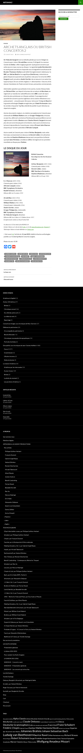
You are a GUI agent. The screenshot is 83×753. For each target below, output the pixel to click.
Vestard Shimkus (10, 462)
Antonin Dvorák (43, 719)
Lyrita (24, 227)
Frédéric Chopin (11, 727)
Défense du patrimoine (10, 327)
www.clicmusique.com (37, 227)
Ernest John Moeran (37, 256)
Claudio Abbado (44, 722)
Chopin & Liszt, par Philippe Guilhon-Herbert (18, 571)
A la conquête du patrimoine (13, 331)
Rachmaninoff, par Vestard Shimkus (15, 553)
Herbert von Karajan (64, 728)
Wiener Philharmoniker (30, 742)
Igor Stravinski (7, 731)
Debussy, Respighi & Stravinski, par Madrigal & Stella (19, 680)
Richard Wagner (7, 738)
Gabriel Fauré (24, 728)
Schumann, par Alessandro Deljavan (15, 578)
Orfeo (50, 735)
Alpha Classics (19, 718)
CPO (56, 722)
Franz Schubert (66, 724)
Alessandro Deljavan (11, 502)
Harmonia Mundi (51, 728)
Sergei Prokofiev (36, 738)
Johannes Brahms (31, 731)
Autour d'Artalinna (9, 302)
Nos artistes (8, 448)
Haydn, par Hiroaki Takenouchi (13, 549)
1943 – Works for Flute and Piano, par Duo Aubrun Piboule (22, 597)
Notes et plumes (9, 360)
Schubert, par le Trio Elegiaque (13, 618)
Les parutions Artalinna (11, 382)
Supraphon (70, 738)
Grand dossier (8, 353)
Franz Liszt (52, 725)
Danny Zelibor (9, 509)
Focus (6, 43)
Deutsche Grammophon (15, 724)
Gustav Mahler (35, 728)
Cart (4, 698)
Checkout (6, 702)
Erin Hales (8, 498)
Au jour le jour (8, 371)
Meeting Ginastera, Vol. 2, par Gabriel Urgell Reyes (20, 604)
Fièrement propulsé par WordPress (12, 750)
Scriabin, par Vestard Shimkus (12, 684)
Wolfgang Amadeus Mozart (53, 741)
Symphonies (6, 742)
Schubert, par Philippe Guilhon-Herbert (16, 535)
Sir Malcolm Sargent (22, 261)
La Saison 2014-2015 (10, 651)
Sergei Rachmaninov (50, 738)
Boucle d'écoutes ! (9, 334)
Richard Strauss (71, 735)
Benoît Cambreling (11, 480)
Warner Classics (16, 742)
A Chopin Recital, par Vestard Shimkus (16, 626)
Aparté (51, 719)
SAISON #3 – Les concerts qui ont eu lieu (16, 669)
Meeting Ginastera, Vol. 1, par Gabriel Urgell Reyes (20, 546)
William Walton (37, 261)
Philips (62, 735)
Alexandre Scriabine (8, 719)
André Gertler (23, 254)
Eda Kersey (25, 256)
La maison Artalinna (9, 363)
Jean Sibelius (16, 731)
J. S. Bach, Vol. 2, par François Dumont (16, 593)
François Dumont (10, 455)
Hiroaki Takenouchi (11, 469)
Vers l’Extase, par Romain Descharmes (16, 557)
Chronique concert (10, 309)
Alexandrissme (9, 278)
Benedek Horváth (10, 488)
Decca (61, 721)
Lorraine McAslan (25, 258)
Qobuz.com (30, 229)
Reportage (7, 320)
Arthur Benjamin (45, 254)
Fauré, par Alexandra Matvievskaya (15, 633)
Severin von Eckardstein (12, 506)
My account (6, 706)
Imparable (6, 417)
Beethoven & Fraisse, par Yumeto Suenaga (17, 637)
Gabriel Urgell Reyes (11, 458)
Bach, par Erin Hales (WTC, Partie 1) (15, 575)
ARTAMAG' (8, 2)
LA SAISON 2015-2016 (11, 658)
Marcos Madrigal (10, 495)
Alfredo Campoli (10, 254)
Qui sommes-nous (8, 437)
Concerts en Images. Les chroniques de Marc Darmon (19, 324)
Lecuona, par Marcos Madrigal (13, 567)
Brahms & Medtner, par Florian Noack (16, 586)
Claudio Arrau (51, 722)
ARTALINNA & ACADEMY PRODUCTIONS (16, 444)
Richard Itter (9, 261)
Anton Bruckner (32, 719)
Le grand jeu (7, 395)
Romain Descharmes (11, 466)
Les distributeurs (8, 673)
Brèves (6, 305)
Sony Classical (62, 738)
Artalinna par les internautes (13, 367)
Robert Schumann (20, 738)
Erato (31, 725)
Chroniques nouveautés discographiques (17, 338)
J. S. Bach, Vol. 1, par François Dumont (16, 582)
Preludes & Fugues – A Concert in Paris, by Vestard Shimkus (23, 629)
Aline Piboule (9, 473)
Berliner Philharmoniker (68, 719)
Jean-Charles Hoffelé (23, 54)
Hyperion (73, 728)
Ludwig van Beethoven (17, 735)
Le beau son (10, 271)
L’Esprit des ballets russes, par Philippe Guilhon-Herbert (21, 531)
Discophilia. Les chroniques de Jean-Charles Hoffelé (19, 345)
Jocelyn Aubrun (10, 477)
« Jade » (6, 520)
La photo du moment (10, 378)
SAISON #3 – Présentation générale (15, 666)
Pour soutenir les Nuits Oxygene (14, 655)
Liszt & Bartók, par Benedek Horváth (15, 589)
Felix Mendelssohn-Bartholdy (40, 725)
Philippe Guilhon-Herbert (13, 451)
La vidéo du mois (9, 316)
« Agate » (7, 524)
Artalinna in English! (9, 298)
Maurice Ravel (40, 735)
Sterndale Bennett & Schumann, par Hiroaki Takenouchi (21, 607)
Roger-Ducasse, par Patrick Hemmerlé (15, 687)
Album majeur (7, 406)
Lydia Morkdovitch (40, 258)
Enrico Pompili (9, 513)
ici (13, 234)
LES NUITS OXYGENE (9, 644)
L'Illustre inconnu (9, 356)
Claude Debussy (31, 721)
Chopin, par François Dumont (13, 538)
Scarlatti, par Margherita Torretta (13, 691)
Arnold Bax (33, 254)
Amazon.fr (47, 227)
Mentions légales (8, 440)
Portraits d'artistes (10, 342)
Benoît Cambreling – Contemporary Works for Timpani (21, 560)
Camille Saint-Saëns (18, 722)
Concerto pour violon (12, 256)
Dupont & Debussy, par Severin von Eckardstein (19, 622)
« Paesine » (7, 517)
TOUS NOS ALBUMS (9, 528)
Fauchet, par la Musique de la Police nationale (18, 542)
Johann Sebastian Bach (55, 731)
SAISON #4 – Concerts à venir (13, 662)
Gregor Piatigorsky (11, 258)
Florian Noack (9, 484)
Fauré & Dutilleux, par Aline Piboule (15, 600)
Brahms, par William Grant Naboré (15, 615)
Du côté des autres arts (11, 313)
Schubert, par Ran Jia (10, 564)
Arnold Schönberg (57, 719)
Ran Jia (7, 491)
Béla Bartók (7, 722)
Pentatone (56, 735)
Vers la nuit (6, 411)
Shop (4, 695)
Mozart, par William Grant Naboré (15, 611)
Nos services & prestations (11, 640)
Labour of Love (7, 400)
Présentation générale (11, 647)
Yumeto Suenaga (8, 676)
